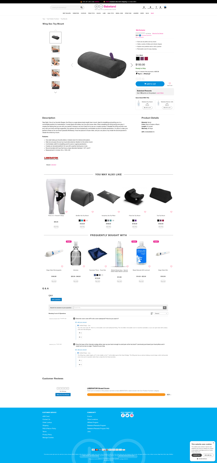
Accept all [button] (196, 455)
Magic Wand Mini (163, 270)
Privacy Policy (47, 434)
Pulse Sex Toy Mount (134, 215)
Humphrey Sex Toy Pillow (108, 215)
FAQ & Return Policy (49, 428)
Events (89, 416)
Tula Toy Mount (161, 215)
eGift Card (46, 416)
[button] (132, 65)
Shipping (45, 425)
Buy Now (56, 226)
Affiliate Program (92, 422)
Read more (197, 452)
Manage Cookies (48, 437)
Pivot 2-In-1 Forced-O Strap (56, 215)
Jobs (89, 431)
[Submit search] (164, 307)
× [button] (213, 443)
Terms (45, 431)
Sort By (152, 313)
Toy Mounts (64, 19)
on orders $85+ (120, 2)
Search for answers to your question (60, 307)
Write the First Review (157, 33)
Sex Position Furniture (53, 19)
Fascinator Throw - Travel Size (97, 270)
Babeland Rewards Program (96, 425)
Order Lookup (47, 422)
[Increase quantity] (143, 79)
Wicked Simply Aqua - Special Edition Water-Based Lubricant (119, 270)
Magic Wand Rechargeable (53, 270)
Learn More (160, 93)
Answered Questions (146, 35)
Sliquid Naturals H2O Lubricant (141, 270)
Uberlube (75, 270)
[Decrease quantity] (137, 79)
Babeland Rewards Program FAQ (98, 428)
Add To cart (151, 84)
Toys (44, 19)
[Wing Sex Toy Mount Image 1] (101, 65)
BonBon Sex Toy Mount (82, 215)
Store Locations (92, 419)
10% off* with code (89, 2)
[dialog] (202, 451)
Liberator (53, 165)
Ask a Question (140, 37)
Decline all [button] (208, 455)
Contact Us (46, 419)
